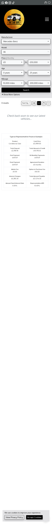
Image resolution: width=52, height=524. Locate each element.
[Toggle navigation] (46, 19)
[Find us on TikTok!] (14, 2)
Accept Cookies (34, 517)
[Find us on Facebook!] (7, 2)
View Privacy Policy (14, 517)
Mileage (5, 79)
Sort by (25, 103)
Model (4, 47)
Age (3, 68)
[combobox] (26, 41)
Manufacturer (7, 37)
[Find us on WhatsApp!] (3, 2)
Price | (8, 58)
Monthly (10, 58)
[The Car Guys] (14, 19)
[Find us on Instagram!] (10, 2)
